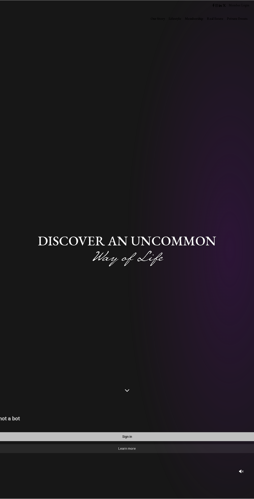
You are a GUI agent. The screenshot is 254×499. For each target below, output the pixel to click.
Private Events (237, 18)
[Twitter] (224, 5)
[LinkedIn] (221, 5)
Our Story (158, 18)
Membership (194, 18)
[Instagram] (217, 5)
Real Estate (215, 18)
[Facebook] (213, 5)
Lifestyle (175, 18)
